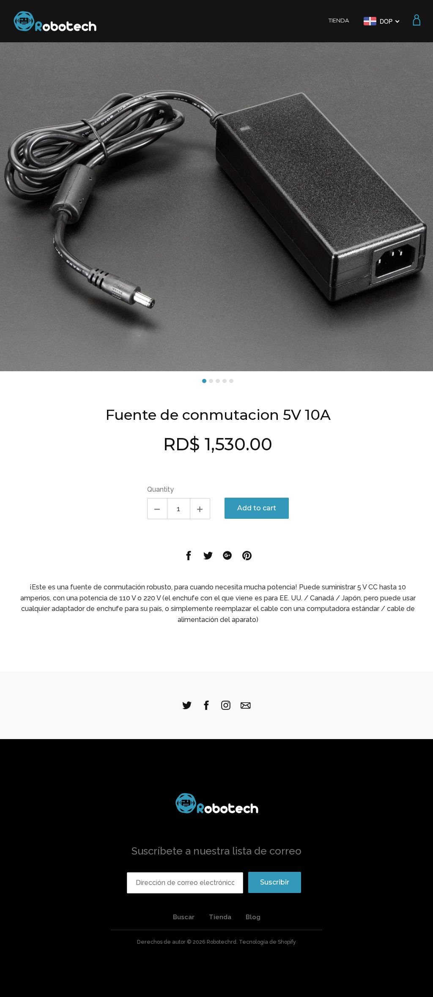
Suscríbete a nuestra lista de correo (216, 851)
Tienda (220, 917)
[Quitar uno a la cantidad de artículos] (157, 508)
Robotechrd (221, 942)
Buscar (184, 917)
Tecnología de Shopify (267, 942)
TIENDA (339, 20)
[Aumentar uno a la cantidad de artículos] (200, 508)
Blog (253, 917)
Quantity (160, 489)
